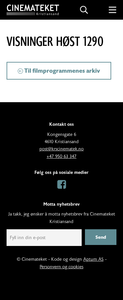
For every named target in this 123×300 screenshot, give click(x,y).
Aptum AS (93, 259)
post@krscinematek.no (61, 149)
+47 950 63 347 (61, 156)
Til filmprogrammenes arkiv (61, 70)
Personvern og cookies (61, 267)
